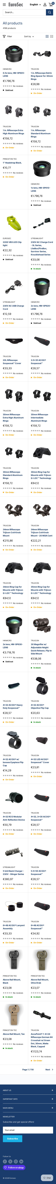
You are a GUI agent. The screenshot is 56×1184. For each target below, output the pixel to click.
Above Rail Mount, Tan (14, 1034)
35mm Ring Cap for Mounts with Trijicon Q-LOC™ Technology (41, 590)
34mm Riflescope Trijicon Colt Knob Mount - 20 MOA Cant (41, 532)
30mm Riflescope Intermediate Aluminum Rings (39, 417)
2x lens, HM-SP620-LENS (41, 307)
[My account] (45, 4)
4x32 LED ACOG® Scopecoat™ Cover (40, 761)
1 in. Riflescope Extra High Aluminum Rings (13, 132)
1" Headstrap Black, (12, 162)
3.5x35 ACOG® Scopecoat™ (38, 361)
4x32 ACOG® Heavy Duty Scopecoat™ (13, 706)
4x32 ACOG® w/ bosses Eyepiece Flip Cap (13, 762)
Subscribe (12, 1138)
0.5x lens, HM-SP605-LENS (14, 74)
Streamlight (37, 238)
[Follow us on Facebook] (5, 1161)
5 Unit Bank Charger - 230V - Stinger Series (13, 872)
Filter (9, 36)
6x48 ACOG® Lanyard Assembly (14, 927)
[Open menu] (4, 4)
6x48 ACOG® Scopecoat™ (37, 927)
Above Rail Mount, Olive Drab (40, 981)
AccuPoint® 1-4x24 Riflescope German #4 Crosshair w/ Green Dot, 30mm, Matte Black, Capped (42, 1040)
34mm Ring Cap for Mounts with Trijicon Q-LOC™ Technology (13, 590)
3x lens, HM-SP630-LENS (13, 646)
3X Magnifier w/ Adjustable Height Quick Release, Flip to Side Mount (41, 649)
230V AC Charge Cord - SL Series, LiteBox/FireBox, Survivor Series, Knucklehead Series (42, 248)
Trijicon (35, 69)
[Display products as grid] (47, 36)
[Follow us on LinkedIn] (21, 1161)
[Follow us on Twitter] (10, 1161)
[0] (51, 4)
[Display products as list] (52, 36)
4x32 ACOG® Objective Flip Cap (40, 706)
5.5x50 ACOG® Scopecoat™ (38, 872)
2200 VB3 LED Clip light (12, 243)
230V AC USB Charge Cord (13, 307)
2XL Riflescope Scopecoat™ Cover (12, 361)
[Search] (49, 12)
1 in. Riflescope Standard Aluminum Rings (41, 133)
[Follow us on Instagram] (16, 1161)
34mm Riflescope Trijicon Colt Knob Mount (12, 532)
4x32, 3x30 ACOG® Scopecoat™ (41, 818)
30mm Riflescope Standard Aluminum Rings (13, 475)
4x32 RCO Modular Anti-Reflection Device (14, 818)
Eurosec (7, 238)
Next (48, 1069)
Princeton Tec (10, 159)
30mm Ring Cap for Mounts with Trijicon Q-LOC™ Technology (41, 475)
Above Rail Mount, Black (12, 981)
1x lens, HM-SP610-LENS (40, 189)
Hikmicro (7, 69)
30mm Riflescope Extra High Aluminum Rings (13, 417)
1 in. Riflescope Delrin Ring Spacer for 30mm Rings (42, 76)
